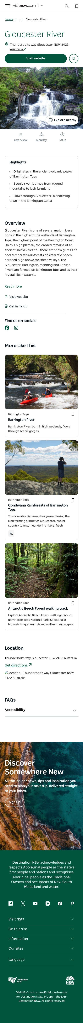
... (20, 19)
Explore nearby (65, 120)
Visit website (35, 58)
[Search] (66, 7)
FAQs (62, 140)
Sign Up (14, 802)
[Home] (24, 6)
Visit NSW (16, 919)
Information (18, 939)
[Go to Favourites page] (76, 6)
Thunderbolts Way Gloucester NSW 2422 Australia (39, 47)
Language (16, 960)
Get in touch (18, 306)
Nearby (41, 140)
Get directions (16, 665)
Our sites (15, 948)
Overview (20, 140)
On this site (17, 929)
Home (9, 19)
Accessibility (15, 710)
